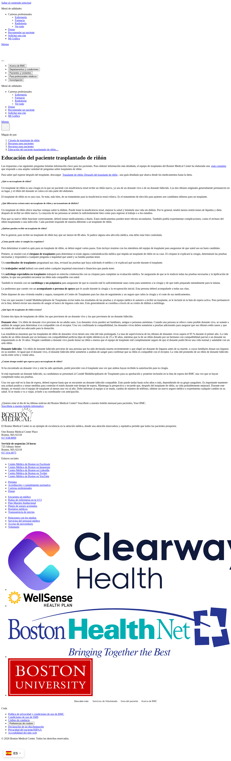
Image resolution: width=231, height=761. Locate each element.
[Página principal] (17, 420)
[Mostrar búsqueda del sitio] (5, 127)
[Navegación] (2, 60)
